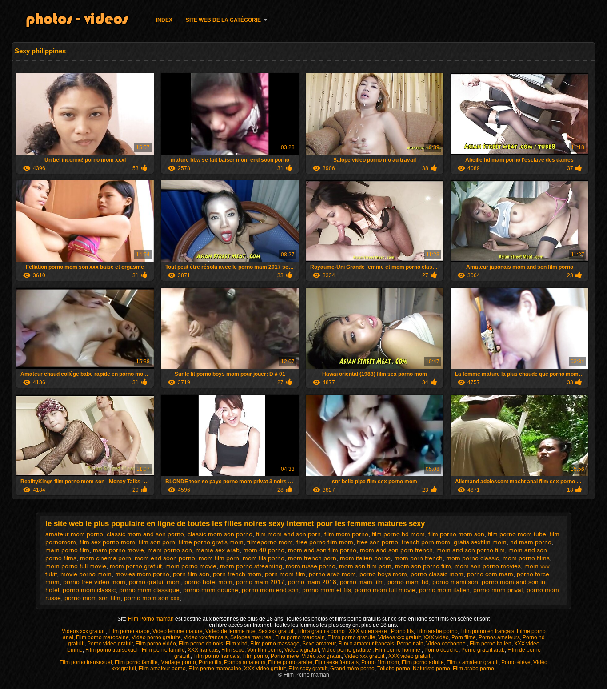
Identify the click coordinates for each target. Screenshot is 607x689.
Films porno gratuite (351, 637)
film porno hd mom (398, 534)
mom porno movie (190, 566)
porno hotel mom (208, 581)
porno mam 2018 (312, 581)
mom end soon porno (165, 558)
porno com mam (490, 573)
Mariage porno (178, 662)
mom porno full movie (75, 566)
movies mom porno (142, 573)
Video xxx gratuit (365, 656)
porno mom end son (270, 589)
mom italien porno (365, 558)
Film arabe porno (437, 631)
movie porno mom (86, 573)
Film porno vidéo (156, 644)
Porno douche (441, 650)
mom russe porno (310, 566)
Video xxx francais (206, 637)
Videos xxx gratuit (399, 637)
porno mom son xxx (152, 597)
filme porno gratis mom (211, 542)
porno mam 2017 (260, 581)
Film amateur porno (162, 668)
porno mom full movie (385, 589)
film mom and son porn (288, 534)
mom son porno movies (488, 566)
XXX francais (203, 650)
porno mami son (455, 581)
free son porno (377, 542)
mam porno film (67, 550)
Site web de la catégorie (223, 20)
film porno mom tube (517, 534)
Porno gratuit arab (483, 650)
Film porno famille (163, 650)
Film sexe (232, 650)
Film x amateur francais (366, 644)
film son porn (157, 542)
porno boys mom (383, 573)
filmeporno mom (270, 542)
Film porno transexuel (112, 650)
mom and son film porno (322, 550)
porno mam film (362, 581)
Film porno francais (216, 656)
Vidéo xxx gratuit (322, 656)
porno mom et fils (326, 589)
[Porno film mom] (82, 21)
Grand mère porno (352, 668)
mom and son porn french (396, 550)
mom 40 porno (263, 550)
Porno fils (402, 631)
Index (164, 20)
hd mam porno (530, 542)
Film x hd (237, 644)
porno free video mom (94, 581)
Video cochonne (446, 644)
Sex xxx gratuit (276, 631)
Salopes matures (251, 637)
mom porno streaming (251, 566)
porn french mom (237, 573)
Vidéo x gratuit (301, 650)
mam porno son (170, 550)
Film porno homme (398, 650)
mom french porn (312, 558)
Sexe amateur (318, 644)
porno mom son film (92, 597)
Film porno (255, 656)
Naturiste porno (431, 668)
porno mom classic (89, 589)
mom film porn (219, 558)
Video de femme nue (230, 631)
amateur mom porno (74, 534)
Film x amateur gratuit (473, 662)
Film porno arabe (129, 631)
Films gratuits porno (321, 631)
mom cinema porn (105, 558)
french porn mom (426, 542)
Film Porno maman (151, 619)
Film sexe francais (337, 662)
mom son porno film (423, 566)
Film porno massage (275, 644)
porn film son (191, 573)
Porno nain (410, 644)
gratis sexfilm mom (480, 542)
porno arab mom (332, 573)
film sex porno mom (107, 542)
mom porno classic (472, 558)
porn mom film (285, 573)
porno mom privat (498, 589)
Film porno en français (487, 631)
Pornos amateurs (499, 637)
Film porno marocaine (102, 637)
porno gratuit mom (155, 581)
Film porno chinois (201, 644)
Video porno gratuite (156, 637)
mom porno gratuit (136, 566)
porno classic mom (437, 573)
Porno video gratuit (110, 644)
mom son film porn (365, 566)
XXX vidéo (436, 637)
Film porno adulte (423, 662)
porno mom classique (149, 589)
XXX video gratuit (409, 656)
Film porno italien (490, 644)
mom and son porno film (470, 550)
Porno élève (516, 662)
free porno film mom (324, 542)
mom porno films (526, 558)
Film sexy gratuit (307, 668)
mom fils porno (263, 558)
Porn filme (463, 637)
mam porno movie (118, 550)
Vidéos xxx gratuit (84, 631)
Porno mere (285, 656)
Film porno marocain (300, 637)
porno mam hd (408, 581)
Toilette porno (393, 668)
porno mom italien (444, 589)
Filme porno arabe (290, 662)
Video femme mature (177, 631)
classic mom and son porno (145, 534)
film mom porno (346, 534)
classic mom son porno (220, 534)
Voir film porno (264, 650)
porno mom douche (210, 589)
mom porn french (418, 558)
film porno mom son (456, 534)
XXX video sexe (368, 631)
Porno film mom (380, 662)
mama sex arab (218, 550)
